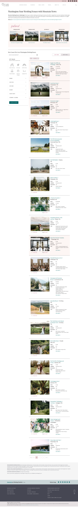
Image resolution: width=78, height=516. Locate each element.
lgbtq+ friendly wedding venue (35, 77)
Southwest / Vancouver (11, 466)
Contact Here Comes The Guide (54, 497)
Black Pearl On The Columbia (61, 42)
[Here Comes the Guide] (4, 4)
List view (56, 54)
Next (47, 457)
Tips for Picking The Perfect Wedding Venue (38, 19)
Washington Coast (46, 466)
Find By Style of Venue (63, 466)
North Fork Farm (31, 42)
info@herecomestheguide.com (36, 473)
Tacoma (28, 466)
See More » (58, 75)
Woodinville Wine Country (54, 466)
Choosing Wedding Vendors (33, 488)
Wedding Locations (11, 488)
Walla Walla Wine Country (38, 466)
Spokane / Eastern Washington (20, 466)
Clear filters (14, 102)
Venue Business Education (53, 488)
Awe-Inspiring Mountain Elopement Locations (21, 19)
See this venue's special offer (46, 77)
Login (48, 495)
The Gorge (31, 466)
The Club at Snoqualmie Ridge (16, 42)
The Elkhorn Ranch (46, 42)
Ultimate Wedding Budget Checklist (55, 19)
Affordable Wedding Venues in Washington (25, 467)
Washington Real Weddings (24, 471)
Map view (65, 54)
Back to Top (74, 490)
